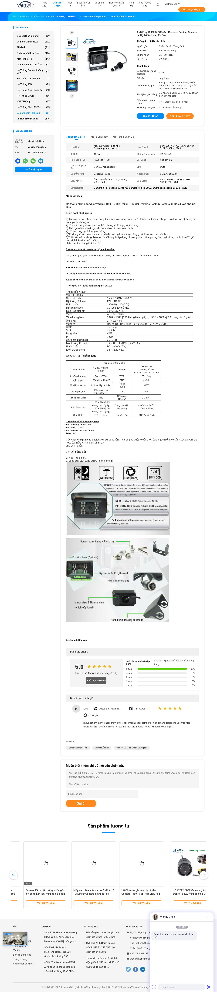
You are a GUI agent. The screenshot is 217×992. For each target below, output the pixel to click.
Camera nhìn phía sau (33, 113)
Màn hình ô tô (33, 59)
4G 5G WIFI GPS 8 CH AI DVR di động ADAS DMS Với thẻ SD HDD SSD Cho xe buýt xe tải (102, 962)
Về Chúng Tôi (20, 946)
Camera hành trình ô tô (33, 64)
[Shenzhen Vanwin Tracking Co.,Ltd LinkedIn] (142, 969)
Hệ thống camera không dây (33, 71)
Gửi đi (81, 803)
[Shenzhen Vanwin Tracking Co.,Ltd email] (17, 160)
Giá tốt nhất (150, 116)
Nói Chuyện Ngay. (192, 9)
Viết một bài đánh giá (96, 681)
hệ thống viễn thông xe (33, 90)
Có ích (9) (93, 715)
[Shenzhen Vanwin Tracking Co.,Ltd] (26, 5)
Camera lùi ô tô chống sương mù (131, 748)
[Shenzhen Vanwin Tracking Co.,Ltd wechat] (33, 160)
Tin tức (17, 950)
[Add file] (154, 986)
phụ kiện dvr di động (33, 118)
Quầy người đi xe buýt (33, 53)
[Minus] (209, 917)
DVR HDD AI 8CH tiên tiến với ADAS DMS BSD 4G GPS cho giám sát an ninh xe (100, 947)
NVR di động (33, 101)
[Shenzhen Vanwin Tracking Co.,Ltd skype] (40, 160)
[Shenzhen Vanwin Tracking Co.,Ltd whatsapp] (25, 160)
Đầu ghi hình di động (33, 36)
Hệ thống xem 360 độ (33, 78)
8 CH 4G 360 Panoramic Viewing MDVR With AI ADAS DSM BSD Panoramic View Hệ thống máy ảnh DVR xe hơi (60, 937)
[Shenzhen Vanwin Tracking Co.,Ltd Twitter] (128, 969)
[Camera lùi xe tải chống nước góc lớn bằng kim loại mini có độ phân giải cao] (83, 864)
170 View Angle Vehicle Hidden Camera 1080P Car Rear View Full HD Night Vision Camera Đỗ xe (178, 894)
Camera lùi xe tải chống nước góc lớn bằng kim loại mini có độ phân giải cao (83, 894)
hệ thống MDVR (33, 95)
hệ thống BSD (33, 84)
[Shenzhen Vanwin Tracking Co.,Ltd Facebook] (135, 969)
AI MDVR (33, 47)
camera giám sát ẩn (78, 748)
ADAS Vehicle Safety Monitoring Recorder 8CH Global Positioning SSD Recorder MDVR (57, 952)
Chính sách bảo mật (23, 963)
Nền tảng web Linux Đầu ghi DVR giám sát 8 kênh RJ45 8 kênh (102, 934)
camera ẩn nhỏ (102, 748)
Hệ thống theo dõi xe (33, 107)
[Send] (209, 986)
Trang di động (20, 959)
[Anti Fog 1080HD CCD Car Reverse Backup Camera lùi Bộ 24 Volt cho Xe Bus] (106, 57)
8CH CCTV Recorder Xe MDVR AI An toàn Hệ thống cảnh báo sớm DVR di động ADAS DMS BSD (59, 967)
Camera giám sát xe (33, 41)
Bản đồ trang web (22, 955)
